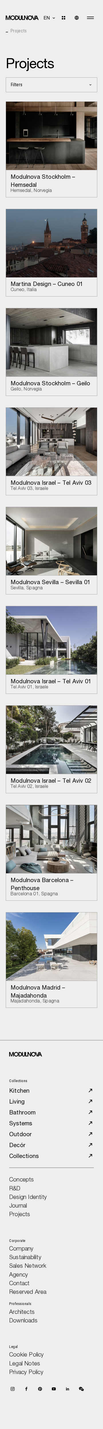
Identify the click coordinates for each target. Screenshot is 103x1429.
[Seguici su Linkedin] (67, 1388)
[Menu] (90, 17)
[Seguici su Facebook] (26, 1388)
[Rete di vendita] (77, 17)
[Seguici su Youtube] (53, 1388)
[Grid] (67, 17)
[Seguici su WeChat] (81, 1388)
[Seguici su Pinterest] (40, 1388)
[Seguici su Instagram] (12, 1388)
